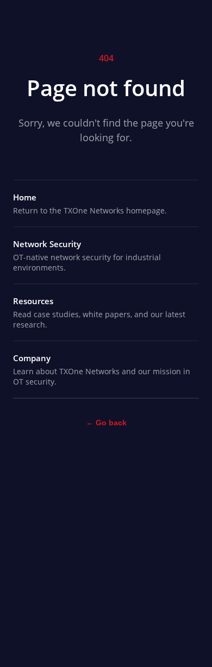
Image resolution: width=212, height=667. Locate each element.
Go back (106, 422)
